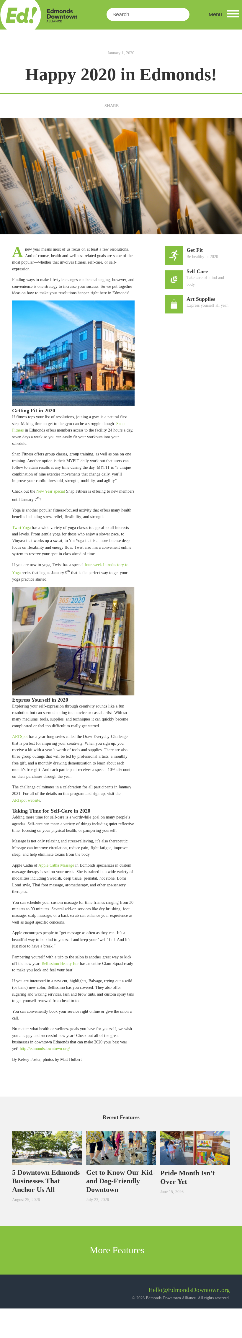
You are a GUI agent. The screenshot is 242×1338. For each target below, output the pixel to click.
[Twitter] (135, 106)
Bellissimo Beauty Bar (60, 963)
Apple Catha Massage (56, 865)
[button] (224, 14)
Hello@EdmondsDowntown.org (189, 1289)
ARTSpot (20, 736)
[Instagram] (32, 1292)
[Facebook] (125, 106)
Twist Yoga (21, 527)
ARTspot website (26, 800)
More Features (118, 1250)
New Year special (50, 491)
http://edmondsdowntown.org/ (45, 1048)
